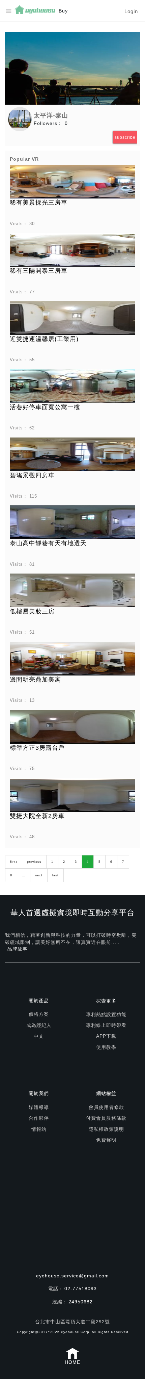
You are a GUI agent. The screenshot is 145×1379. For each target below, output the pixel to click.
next (38, 875)
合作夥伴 (39, 1118)
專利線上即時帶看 (106, 1025)
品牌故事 (17, 949)
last (55, 875)
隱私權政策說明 (106, 1129)
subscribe (125, 137)
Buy (63, 11)
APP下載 (106, 1036)
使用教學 (106, 1047)
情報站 (39, 1129)
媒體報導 (39, 1107)
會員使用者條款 (106, 1107)
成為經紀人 (39, 1025)
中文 (39, 1036)
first (13, 862)
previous (34, 862)
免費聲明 (106, 1140)
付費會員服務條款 (106, 1118)
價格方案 (39, 1014)
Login (131, 11)
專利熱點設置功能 (106, 1014)
